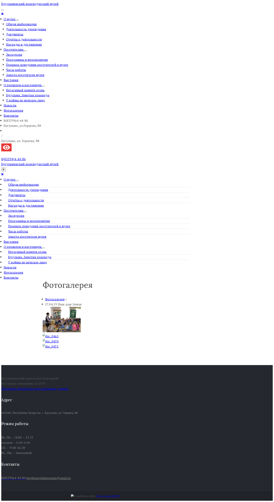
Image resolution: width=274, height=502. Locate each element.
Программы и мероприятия (27, 59)
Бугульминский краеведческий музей (30, 4)
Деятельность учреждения (26, 29)
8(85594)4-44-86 (13, 159)
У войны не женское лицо (25, 100)
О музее (10, 19)
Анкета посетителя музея (25, 75)
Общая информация (21, 24)
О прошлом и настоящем (23, 85)
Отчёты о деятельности (24, 39)
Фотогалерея (13, 110)
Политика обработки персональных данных (34, 388)
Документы (14, 34)
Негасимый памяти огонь (25, 90)
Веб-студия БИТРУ (108, 496)
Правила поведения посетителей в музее (37, 65)
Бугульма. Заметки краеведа (27, 95)
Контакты (11, 115)
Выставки (11, 80)
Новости (10, 105)
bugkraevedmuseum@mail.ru (48, 478)
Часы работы (16, 70)
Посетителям (14, 49)
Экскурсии (14, 54)
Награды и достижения (24, 44)
